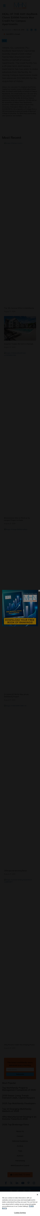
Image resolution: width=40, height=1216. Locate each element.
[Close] (37, 1194)
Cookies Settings (20, 1213)
